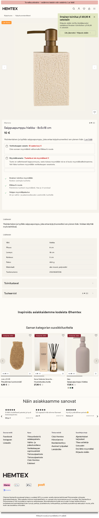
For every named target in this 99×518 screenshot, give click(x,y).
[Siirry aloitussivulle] (10, 8)
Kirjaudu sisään (82, 452)
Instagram (7, 439)
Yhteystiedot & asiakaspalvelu (34, 438)
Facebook (7, 436)
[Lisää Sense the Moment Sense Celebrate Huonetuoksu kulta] (62, 373)
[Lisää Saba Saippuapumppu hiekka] (95, 373)
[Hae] (73, 8)
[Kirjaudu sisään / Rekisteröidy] (78, 8)
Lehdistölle (56, 449)
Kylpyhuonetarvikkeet (23, 16)
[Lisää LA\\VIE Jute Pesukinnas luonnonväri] (29, 373)
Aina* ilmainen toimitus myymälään (49, 514)
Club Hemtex (58, 436)
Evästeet (31, 463)
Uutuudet (80, 445)
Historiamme (57, 439)
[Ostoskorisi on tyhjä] (89, 8)
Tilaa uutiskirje (82, 442)
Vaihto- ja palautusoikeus (34, 443)
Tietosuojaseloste (35, 454)
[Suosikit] (84, 8)
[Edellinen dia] (4, 67)
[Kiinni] (94, 16)
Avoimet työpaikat (60, 446)
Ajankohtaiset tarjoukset (82, 438)
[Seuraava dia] (94, 67)
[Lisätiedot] (8, 385)
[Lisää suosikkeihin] (94, 112)
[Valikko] (94, 8)
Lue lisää (88, 139)
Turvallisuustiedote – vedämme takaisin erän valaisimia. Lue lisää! (49, 2)
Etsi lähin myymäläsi (85, 449)
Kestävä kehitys (58, 443)
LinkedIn (7, 443)
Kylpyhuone (8, 16)
